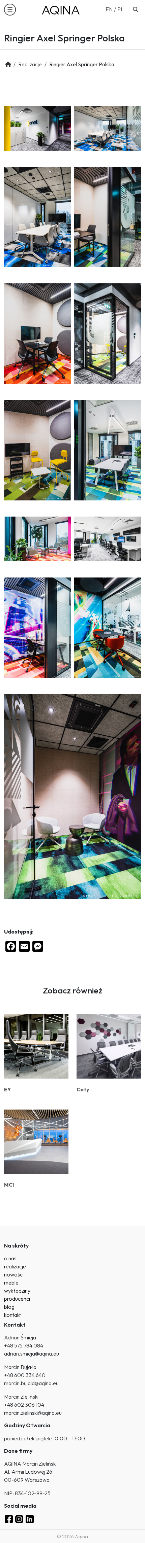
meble (11, 1282)
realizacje (15, 1266)
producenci (17, 1298)
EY (7, 1089)
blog (9, 1306)
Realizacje (30, 64)
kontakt (12, 1314)
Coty (83, 1089)
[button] (10, 9)
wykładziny (17, 1290)
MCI (9, 1184)
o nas (10, 1258)
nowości (14, 1274)
